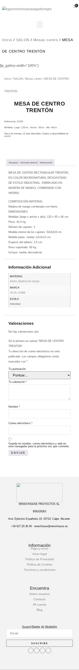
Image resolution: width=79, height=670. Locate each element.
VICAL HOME (17, 292)
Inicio (7, 40)
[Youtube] (42, 650)
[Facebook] (30, 650)
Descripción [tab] (13, 163)
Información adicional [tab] (28, 163)
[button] (40, 24)
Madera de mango (28, 281)
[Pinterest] (48, 650)
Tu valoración (17, 381)
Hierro (13, 281)
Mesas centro (45, 40)
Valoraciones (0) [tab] (46, 163)
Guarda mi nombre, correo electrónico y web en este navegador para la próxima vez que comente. (39, 445)
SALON (22, 40)
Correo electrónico (20, 423)
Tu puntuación (17, 369)
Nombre (14, 406)
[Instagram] (36, 650)
